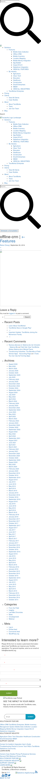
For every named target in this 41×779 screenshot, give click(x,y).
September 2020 (14, 460)
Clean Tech (17, 76)
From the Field (14, 608)
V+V (8, 772)
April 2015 (12, 589)
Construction (17, 82)
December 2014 (14, 595)
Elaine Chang (4, 245)
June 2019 (12, 484)
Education (16, 78)
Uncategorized (14, 617)
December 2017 (14, 519)
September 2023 (14, 410)
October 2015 (13, 575)
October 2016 (13, 549)
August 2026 (13, 364)
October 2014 (13, 599)
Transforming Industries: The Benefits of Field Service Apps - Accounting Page (24, 352)
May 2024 (12, 397)
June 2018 (12, 506)
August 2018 (13, 501)
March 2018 (13, 512)
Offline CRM (17, 54)
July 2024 (12, 394)
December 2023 (14, 408)
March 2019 (13, 490)
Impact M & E (17, 65)
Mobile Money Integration (22, 60)
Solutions (7, 47)
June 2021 (12, 442)
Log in (11, 627)
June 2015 (12, 584)
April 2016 (12, 562)
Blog (5, 111)
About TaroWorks (15, 104)
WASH (15, 87)
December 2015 (14, 571)
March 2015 (13, 591)
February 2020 (14, 469)
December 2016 (14, 545)
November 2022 (14, 425)
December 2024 (14, 384)
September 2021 (14, 438)
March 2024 (13, 401)
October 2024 (13, 388)
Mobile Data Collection (21, 52)
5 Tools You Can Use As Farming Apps (24, 354)
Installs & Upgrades (15, 744)
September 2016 (14, 551)
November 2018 (14, 495)
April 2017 (12, 536)
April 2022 (12, 436)
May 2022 (12, 434)
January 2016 (13, 569)
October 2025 (13, 373)
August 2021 (13, 440)
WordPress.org (14, 634)
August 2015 (13, 580)
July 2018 (12, 504)
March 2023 (13, 418)
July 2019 (12, 482)
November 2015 (14, 573)
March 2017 (13, 538)
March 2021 (13, 447)
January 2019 (13, 493)
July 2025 (12, 377)
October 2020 (13, 458)
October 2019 (13, 475)
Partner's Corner (18, 746)
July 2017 (12, 530)
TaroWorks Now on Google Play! (20, 328)
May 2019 (12, 486)
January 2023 (13, 423)
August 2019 (13, 480)
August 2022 (13, 432)
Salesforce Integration (20, 67)
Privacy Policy (21, 756)
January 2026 (13, 370)
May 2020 (12, 464)
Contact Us (4, 744)
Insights (11, 610)
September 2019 (14, 477)
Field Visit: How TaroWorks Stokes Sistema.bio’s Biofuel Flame (24, 348)
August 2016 (13, 554)
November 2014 (14, 597)
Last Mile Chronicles (16, 612)
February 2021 (14, 449)
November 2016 (14, 547)
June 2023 (12, 412)
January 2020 (13, 471)
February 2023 (14, 421)
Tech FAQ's (28, 746)
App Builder (17, 63)
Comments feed (14, 631)
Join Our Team (14, 108)
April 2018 (12, 510)
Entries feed (13, 629)
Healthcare (17, 80)
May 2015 (12, 586)
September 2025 (14, 375)
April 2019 (12, 488)
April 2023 (12, 416)
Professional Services (28, 754)
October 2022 (13, 427)
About (6, 102)
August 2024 (13, 392)
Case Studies (13, 100)
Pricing (6, 93)
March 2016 (13, 565)
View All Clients (14, 97)
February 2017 (14, 541)
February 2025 (14, 379)
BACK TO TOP (5, 778)
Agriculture (17, 74)
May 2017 (12, 534)
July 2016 (12, 556)
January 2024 (13, 405)
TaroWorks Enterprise (16, 91)
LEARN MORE (5, 765)
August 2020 (13, 462)
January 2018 (13, 517)
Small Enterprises (19, 84)
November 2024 (14, 386)
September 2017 (14, 525)
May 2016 (12, 560)
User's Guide (26, 744)
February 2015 (14, 593)
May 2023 (12, 414)
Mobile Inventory (19, 56)
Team (11, 106)
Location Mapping (19, 58)
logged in (12, 313)
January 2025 (13, 381)
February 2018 (14, 514)
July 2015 (12, 582)
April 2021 (12, 445)
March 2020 (13, 466)
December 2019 (14, 473)
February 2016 (14, 567)
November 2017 (14, 521)
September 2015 (14, 578)
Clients (6, 95)
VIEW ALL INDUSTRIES (21, 89)
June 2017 (12, 532)
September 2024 (14, 390)
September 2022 (14, 429)
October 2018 (13, 497)
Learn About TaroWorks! (17, 326)
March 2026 (13, 368)
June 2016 (12, 558)
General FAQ (5, 756)
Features (12, 50)
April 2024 (12, 399)
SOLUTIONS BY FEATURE (9, 758)
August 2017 (13, 527)
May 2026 (12, 366)
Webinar (12, 619)
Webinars (13, 756)
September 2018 (14, 499)
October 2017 (13, 523)
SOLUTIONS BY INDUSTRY (9, 760)
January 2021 (13, 451)
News (11, 614)
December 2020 (14, 453)
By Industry (13, 71)
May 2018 (12, 508)
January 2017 (13, 543)
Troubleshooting (6, 746)
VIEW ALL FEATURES (21, 69)
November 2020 (14, 456)
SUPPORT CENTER (7, 763)
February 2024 (14, 403)
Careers (3, 754)
